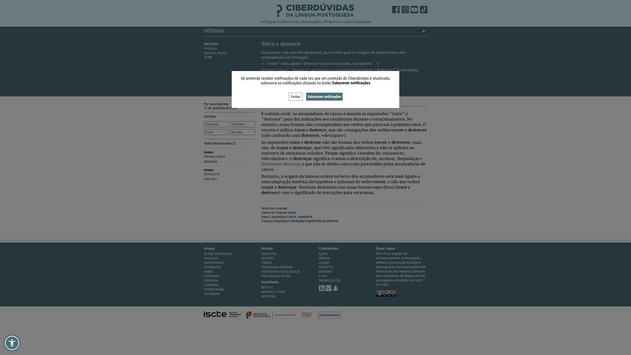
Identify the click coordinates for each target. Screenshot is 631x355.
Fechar (295, 96)
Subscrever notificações (324, 96)
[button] (12, 343)
